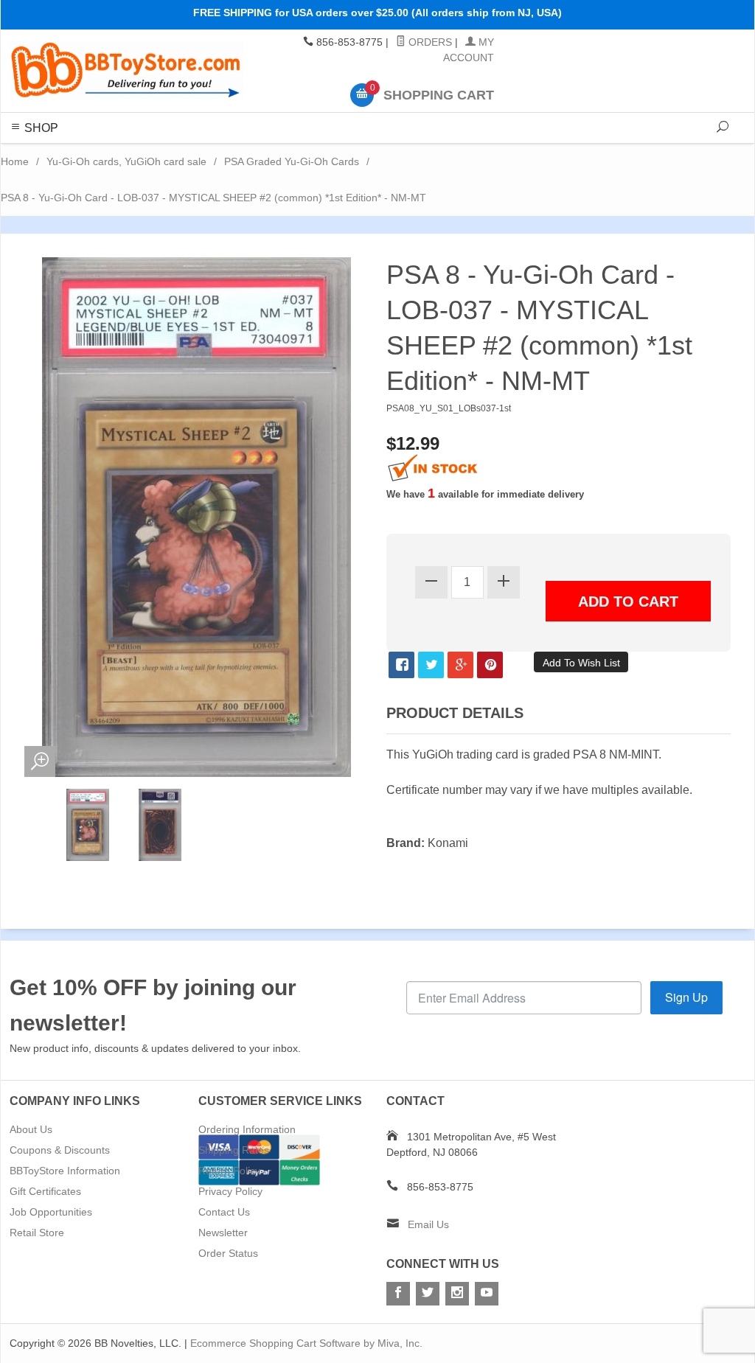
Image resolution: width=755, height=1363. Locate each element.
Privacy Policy (230, 1191)
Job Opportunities (51, 1212)
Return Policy (229, 1170)
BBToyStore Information (65, 1170)
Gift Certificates (45, 1191)
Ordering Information (247, 1129)
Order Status (228, 1253)
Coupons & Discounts (60, 1150)
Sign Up (686, 997)
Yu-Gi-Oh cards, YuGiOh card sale (126, 161)
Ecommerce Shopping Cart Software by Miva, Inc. (306, 1343)
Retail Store (37, 1232)
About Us (31, 1129)
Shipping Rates (233, 1150)
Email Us (428, 1224)
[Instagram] (457, 1294)
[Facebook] (398, 1294)
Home (15, 161)
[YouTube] (486, 1294)
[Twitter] (427, 1294)
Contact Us (224, 1212)
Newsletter (223, 1232)
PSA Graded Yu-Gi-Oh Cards (291, 161)
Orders (429, 42)
